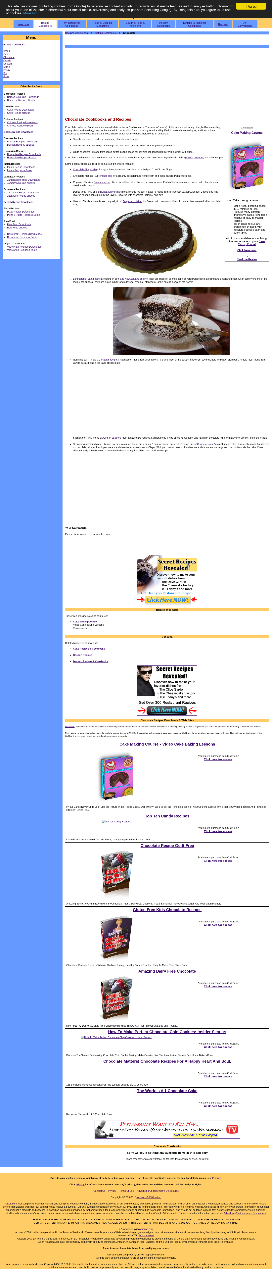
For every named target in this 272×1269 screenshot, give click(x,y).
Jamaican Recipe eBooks (21, 183)
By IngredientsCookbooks (72, 24)
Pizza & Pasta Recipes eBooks (23, 215)
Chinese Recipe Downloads (22, 122)
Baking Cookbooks (14, 44)
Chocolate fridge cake (85, 169)
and (122, 278)
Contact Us (99, 1191)
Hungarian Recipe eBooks (21, 157)
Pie (5, 73)
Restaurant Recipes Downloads (24, 234)
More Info (30, 13)
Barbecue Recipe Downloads (23, 97)
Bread (6, 51)
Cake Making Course (85, 621)
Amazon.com (146, 1229)
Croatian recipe (102, 182)
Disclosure (69, 726)
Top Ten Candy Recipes (167, 816)
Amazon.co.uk (146, 1235)
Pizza (6, 76)
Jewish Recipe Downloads (18, 202)
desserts (198, 157)
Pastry (6, 70)
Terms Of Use (126, 1191)
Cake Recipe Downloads (20, 109)
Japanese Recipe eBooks (21, 195)
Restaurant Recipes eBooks (22, 237)
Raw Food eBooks (17, 227)
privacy (80, 1184)
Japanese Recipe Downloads (23, 192)
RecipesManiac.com (77, 32)
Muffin (6, 67)
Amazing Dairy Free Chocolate (167, 971)
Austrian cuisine (111, 437)
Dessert (7, 63)
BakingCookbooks (45, 24)
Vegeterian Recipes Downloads (24, 246)
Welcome (23, 24)
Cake (6, 54)
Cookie (7, 60)
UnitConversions (245, 24)
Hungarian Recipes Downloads (24, 154)
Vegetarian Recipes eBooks (22, 250)
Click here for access (218, 759)
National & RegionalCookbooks (194, 24)
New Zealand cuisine (136, 278)
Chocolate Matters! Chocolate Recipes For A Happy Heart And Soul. (167, 1061)
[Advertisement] (167, 82)
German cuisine (205, 444)
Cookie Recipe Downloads (18, 132)
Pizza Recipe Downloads (20, 211)
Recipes (223, 24)
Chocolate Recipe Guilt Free (167, 845)
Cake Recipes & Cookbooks (89, 648)
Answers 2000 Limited (149, 1197)
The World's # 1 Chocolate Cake (167, 1091)
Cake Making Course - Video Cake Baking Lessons (167, 744)
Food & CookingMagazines (102, 24)
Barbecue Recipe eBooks (21, 100)
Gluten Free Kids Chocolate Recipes (167, 909)
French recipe (104, 175)
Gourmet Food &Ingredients (135, 24)
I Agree (251, 6)
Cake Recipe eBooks (18, 113)
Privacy (216, 1178)
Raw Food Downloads (19, 224)
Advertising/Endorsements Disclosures (158, 1191)
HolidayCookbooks (163, 24)
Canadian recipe (108, 359)
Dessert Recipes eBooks (20, 144)
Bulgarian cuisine (132, 201)
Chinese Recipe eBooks (20, 125)
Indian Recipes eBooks (19, 170)
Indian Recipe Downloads (21, 167)
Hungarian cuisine (110, 191)
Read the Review (247, 259)
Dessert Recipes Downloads (22, 141)
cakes (189, 157)
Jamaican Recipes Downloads (23, 179)
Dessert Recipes (82, 655)
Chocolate (9, 57)
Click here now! (246, 250)
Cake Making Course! (251, 243)
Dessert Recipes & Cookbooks (90, 661)
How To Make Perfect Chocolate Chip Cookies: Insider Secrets (167, 1032)
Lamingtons (79, 278)
